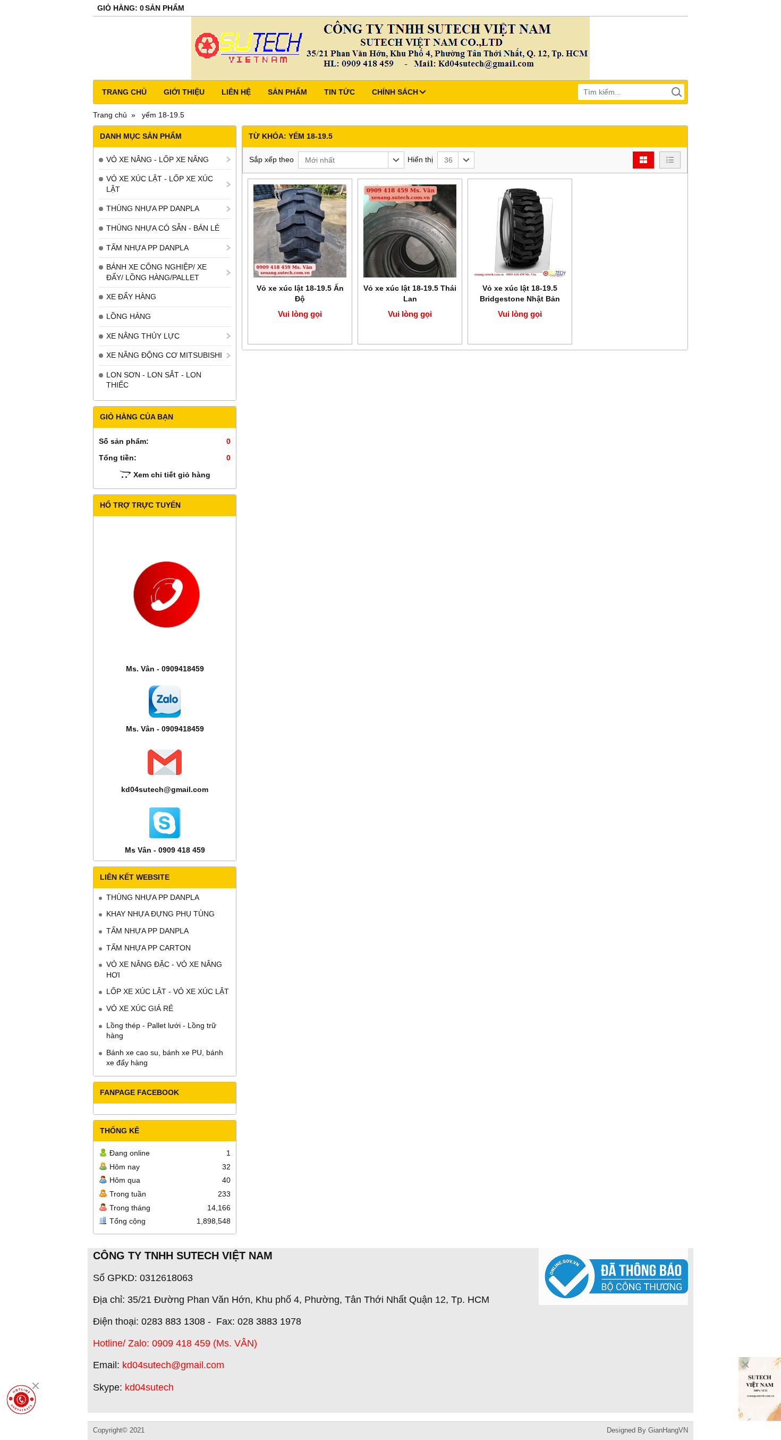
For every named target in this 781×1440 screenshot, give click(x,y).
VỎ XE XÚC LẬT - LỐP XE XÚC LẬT (159, 183)
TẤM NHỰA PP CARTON (148, 948)
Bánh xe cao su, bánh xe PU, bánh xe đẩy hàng (164, 1057)
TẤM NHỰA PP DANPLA (147, 247)
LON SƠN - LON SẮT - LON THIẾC (153, 380)
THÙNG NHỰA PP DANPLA (152, 208)
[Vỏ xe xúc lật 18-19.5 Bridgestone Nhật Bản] (519, 230)
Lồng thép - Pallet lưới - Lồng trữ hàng (161, 1030)
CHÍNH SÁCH (395, 92)
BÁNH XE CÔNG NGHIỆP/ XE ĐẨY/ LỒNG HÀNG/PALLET (156, 272)
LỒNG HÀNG (128, 316)
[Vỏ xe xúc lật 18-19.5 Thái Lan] (409, 230)
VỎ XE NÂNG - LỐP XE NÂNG (157, 159)
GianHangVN (668, 1430)
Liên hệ (236, 92)
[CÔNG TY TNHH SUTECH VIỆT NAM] (759, 1389)
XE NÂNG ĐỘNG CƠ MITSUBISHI (164, 355)
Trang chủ (124, 92)
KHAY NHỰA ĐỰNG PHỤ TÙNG (160, 914)
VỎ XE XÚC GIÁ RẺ (139, 1008)
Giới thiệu (184, 92)
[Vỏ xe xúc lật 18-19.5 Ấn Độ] (299, 230)
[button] (351, 160)
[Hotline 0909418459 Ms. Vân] (21, 1399)
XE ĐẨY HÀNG (131, 296)
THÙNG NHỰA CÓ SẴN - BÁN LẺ (162, 228)
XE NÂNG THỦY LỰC (143, 336)
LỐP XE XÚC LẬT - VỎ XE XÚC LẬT (167, 991)
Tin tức (339, 92)
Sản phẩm (287, 92)
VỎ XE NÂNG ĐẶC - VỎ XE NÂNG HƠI (164, 969)
